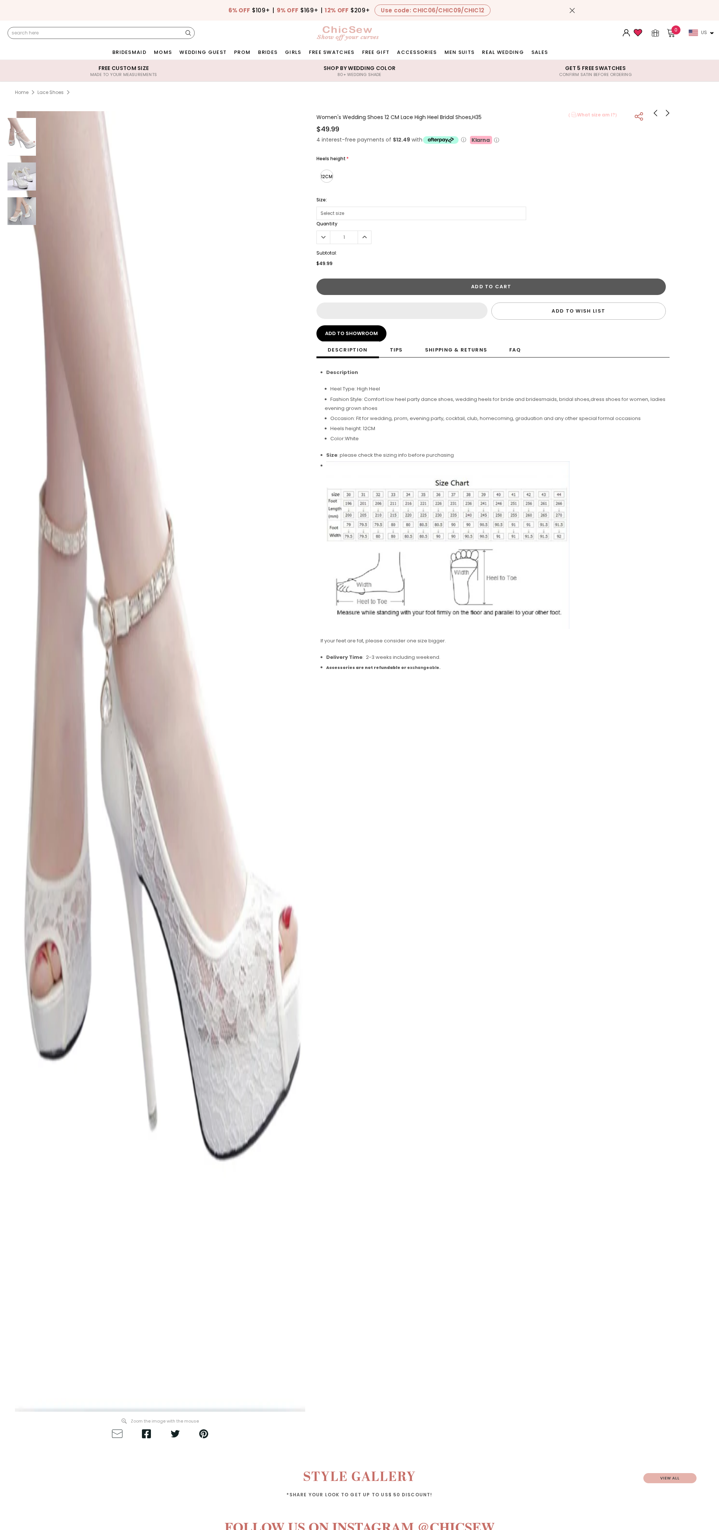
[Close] (572, 10)
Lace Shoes (50, 92)
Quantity (326, 223)
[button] (401, 310)
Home (21, 92)
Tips (396, 349)
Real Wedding (503, 52)
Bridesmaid (129, 52)
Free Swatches (332, 52)
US (704, 32)
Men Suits (460, 52)
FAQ (515, 349)
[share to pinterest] (203, 1435)
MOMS (163, 52)
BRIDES (267, 52)
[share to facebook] (146, 1435)
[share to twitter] (175, 1435)
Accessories (417, 52)
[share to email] (117, 1435)
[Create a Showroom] (655, 33)
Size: (321, 200)
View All (670, 1478)
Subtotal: (326, 253)
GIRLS (293, 52)
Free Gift (376, 52)
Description (347, 349)
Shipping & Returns (456, 349)
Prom (242, 52)
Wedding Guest (203, 52)
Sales (539, 52)
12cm (327, 176)
